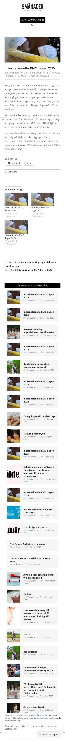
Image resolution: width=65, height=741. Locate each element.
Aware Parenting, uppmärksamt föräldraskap (39, 331)
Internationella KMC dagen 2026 (34, 269)
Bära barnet (30, 651)
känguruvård (42, 75)
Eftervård (54, 72)
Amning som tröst (33, 706)
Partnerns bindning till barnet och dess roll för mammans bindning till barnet (36, 615)
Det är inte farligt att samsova (27, 544)
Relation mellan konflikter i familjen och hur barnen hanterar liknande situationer (38, 472)
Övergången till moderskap (39, 416)
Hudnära (9, 75)
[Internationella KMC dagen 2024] (16, 227)
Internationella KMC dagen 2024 (14, 237)
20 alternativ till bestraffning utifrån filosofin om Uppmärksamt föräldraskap (39, 688)
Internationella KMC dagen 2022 (14, 209)
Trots (26, 634)
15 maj (31, 75)
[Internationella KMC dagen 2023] (42, 199)
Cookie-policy (10, 729)
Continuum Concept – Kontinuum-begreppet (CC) (39, 669)
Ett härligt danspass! (35, 527)
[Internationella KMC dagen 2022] (16, 199)
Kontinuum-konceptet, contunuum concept (36, 365)
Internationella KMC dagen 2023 (40, 209)
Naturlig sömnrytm (34, 433)
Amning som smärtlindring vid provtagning (38, 576)
